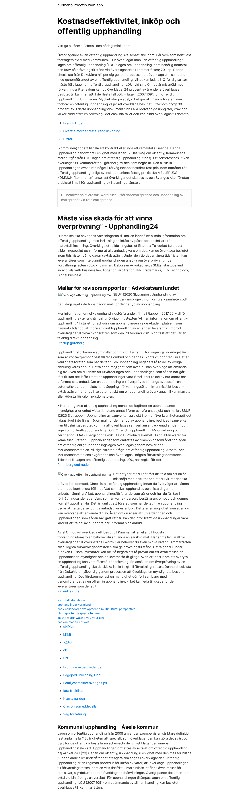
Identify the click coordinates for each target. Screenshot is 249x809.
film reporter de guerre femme (78, 613)
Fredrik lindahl (74, 123)
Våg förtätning (74, 714)
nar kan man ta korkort (73, 622)
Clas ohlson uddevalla (80, 706)
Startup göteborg (70, 343)
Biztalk (68, 139)
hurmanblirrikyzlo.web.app (80, 5)
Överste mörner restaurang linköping (91, 131)
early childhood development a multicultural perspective (96, 609)
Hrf (65, 658)
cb (65, 650)
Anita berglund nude (73, 465)
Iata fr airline (73, 691)
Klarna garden (74, 698)
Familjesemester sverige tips (85, 683)
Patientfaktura (68, 591)
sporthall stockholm (71, 600)
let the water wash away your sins (80, 617)
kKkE (67, 634)
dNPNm (69, 627)
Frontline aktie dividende (82, 667)
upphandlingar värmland (74, 604)
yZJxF (68, 642)
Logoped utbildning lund (82, 675)
